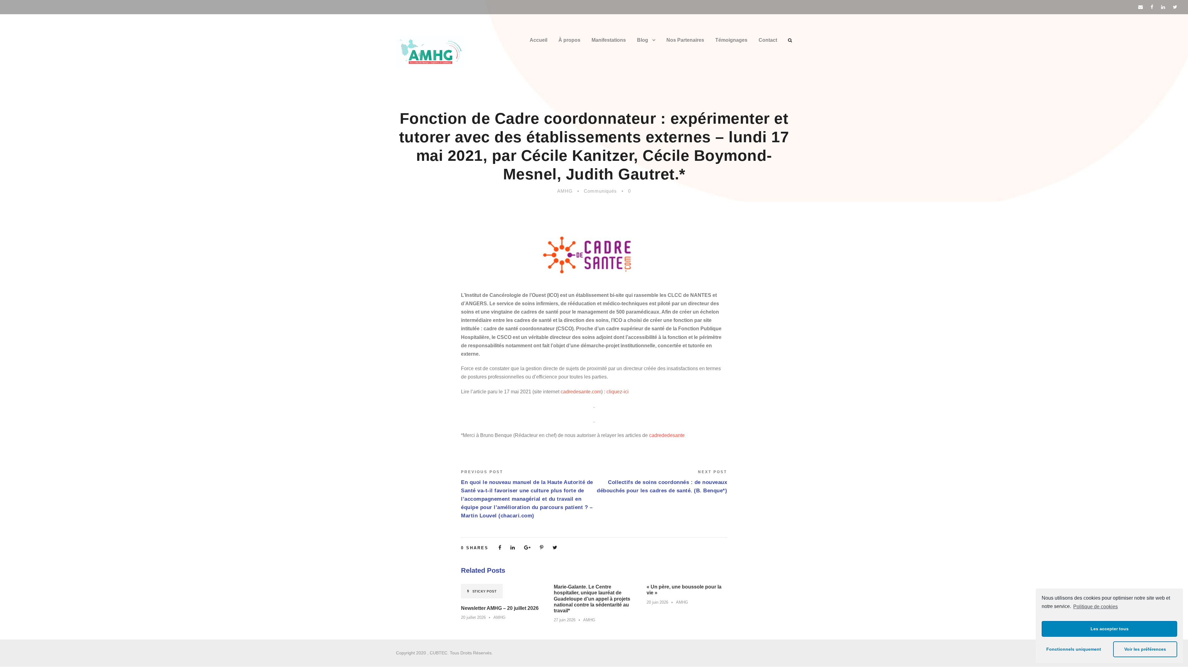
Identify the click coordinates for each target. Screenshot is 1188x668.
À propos (569, 40)
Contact (768, 40)
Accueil (538, 40)
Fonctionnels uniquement (1073, 649)
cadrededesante (667, 435)
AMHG (565, 191)
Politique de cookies (1095, 606)
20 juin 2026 (657, 602)
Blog (642, 40)
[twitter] (1175, 7)
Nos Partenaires (685, 40)
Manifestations (609, 40)
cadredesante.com (581, 391)
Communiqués (600, 191)
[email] (1140, 7)
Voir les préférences (1145, 649)
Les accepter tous (1110, 628)
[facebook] (1152, 7)
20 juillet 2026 (473, 617)
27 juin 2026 (564, 620)
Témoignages (731, 40)
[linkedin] (1163, 7)
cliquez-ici (617, 391)
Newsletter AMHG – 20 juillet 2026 (500, 608)
